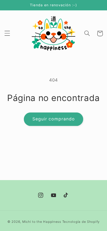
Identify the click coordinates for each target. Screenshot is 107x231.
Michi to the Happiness (41, 222)
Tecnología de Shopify (81, 222)
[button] (7, 33)
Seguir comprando (53, 119)
